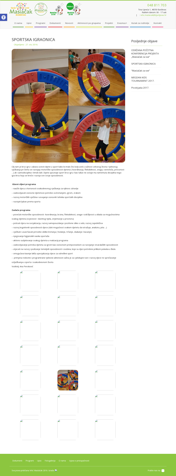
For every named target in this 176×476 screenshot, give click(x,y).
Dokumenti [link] (55, 23)
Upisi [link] (29, 23)
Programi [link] (40, 23)
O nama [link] (18, 23)
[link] (3, 17)
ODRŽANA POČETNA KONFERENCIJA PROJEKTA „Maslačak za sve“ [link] (145, 53)
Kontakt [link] (158, 23)
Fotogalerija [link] (50, 460)
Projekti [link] (109, 23)
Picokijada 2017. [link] (140, 87)
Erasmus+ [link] (122, 23)
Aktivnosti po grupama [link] (89, 23)
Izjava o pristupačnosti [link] (79, 460)
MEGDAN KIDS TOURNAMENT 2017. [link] (142, 79)
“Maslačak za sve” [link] (140, 70)
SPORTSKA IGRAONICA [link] (143, 63)
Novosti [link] (69, 23)
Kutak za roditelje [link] (140, 23)
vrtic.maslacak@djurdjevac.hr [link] (153, 15)
